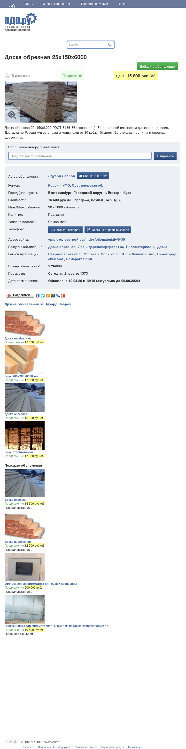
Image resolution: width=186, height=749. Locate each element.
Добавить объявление (157, 66)
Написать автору (94, 175)
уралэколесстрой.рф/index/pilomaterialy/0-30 (86, 239)
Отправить (165, 155)
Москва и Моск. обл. (101, 253)
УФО (66, 185)
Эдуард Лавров (61, 175)
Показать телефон (67, 230)
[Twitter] (42, 294)
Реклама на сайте (85, 747)
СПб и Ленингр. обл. (138, 253)
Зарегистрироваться (57, 4)
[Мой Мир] (52, 294)
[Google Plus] (63, 294)
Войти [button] (29, 4)
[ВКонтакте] (37, 294)
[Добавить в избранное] (8, 77)
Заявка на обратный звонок (109, 230)
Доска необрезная (18, 338)
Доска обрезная (61, 246)
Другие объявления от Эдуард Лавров (38, 303)
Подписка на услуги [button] (94, 4)
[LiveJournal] (58, 294)
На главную (135, 747)
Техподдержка (61, 747)
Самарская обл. (79, 258)
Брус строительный (19, 452)
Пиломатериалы (140, 246)
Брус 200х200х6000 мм (21, 376)
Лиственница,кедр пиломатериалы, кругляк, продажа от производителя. (57, 625)
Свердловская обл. (88, 185)
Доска (162, 246)
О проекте (28, 747)
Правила (43, 747)
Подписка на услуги (112, 747)
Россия (54, 185)
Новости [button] (123, 4)
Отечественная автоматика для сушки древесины (41, 583)
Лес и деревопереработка (100, 246)
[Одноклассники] (47, 294)
